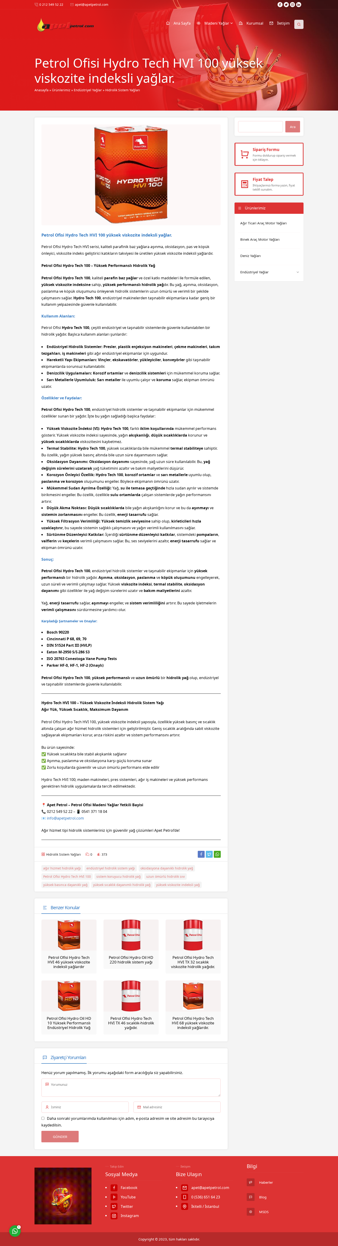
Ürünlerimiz (61, 90)
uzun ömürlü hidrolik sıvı (165, 876)
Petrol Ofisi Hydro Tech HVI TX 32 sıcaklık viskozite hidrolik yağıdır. (193, 962)
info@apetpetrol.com (65, 818)
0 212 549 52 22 (51, 4)
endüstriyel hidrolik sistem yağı (110, 868)
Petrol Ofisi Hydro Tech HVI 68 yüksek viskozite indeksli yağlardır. (193, 1023)
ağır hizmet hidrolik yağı (62, 868)
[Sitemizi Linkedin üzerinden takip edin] (298, 4)
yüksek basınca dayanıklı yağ (65, 885)
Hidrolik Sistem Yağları (122, 90)
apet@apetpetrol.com (91, 4)
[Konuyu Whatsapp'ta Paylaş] (217, 854)
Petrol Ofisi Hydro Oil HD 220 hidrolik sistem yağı (131, 960)
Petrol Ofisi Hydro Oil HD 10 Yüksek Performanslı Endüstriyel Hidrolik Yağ (69, 1023)
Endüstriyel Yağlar (88, 90)
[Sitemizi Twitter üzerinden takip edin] (286, 4)
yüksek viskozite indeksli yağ (178, 885)
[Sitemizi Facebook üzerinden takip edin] (280, 4)
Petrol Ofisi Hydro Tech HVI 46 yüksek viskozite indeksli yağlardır (69, 962)
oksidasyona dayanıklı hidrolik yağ (166, 868)
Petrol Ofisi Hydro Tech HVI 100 (67, 876)
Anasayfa (41, 90)
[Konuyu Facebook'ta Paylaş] (201, 854)
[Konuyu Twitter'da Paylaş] (209, 854)
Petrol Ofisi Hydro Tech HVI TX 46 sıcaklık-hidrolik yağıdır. (131, 1023)
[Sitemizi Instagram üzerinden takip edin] (292, 4)
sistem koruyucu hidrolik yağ (118, 876)
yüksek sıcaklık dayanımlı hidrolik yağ (122, 885)
